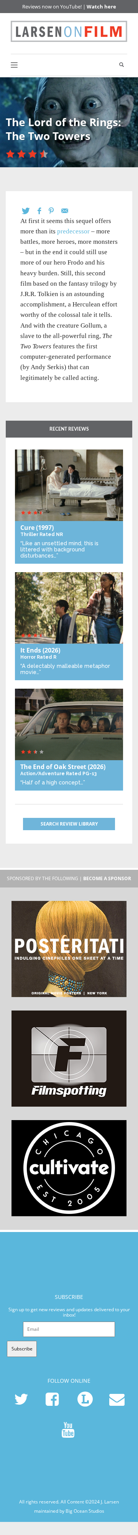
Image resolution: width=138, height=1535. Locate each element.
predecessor (73, 231)
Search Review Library (69, 824)
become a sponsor (107, 878)
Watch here (101, 6)
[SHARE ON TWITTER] (30, 211)
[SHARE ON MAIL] (68, 211)
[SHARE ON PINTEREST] (55, 211)
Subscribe (22, 1348)
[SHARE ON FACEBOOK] (43, 211)
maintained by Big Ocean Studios (69, 1510)
